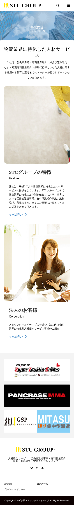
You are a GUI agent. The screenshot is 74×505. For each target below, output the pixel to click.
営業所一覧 (42, 483)
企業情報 (8, 483)
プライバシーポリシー (14, 489)
